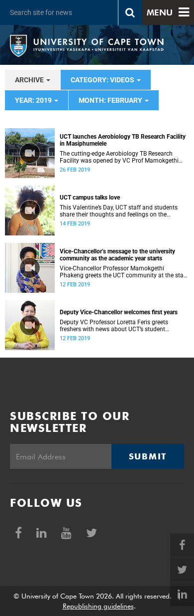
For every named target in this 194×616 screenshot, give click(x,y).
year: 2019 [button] (34, 100)
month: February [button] (111, 100)
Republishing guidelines (98, 606)
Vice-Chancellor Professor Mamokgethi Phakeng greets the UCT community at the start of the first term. (124, 272)
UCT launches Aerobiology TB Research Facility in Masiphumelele (123, 140)
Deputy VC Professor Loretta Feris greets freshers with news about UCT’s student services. (114, 326)
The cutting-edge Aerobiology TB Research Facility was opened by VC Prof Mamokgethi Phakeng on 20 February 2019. (119, 157)
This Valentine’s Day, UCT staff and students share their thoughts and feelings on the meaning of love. (119, 211)
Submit (148, 456)
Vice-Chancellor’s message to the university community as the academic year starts (117, 255)
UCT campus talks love (90, 197)
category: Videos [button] (103, 80)
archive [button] (30, 80)
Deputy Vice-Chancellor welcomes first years (119, 312)
